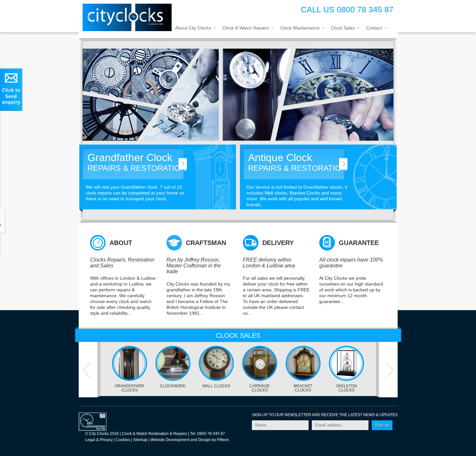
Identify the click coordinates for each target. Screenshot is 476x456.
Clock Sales (343, 27)
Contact (374, 27)
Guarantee (359, 242)
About (120, 242)
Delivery (278, 242)
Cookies (123, 440)
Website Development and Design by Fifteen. (190, 440)
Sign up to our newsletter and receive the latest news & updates (325, 415)
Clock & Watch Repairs (245, 27)
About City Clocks (193, 27)
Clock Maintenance (300, 27)
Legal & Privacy (99, 440)
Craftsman (206, 242)
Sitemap (140, 440)
